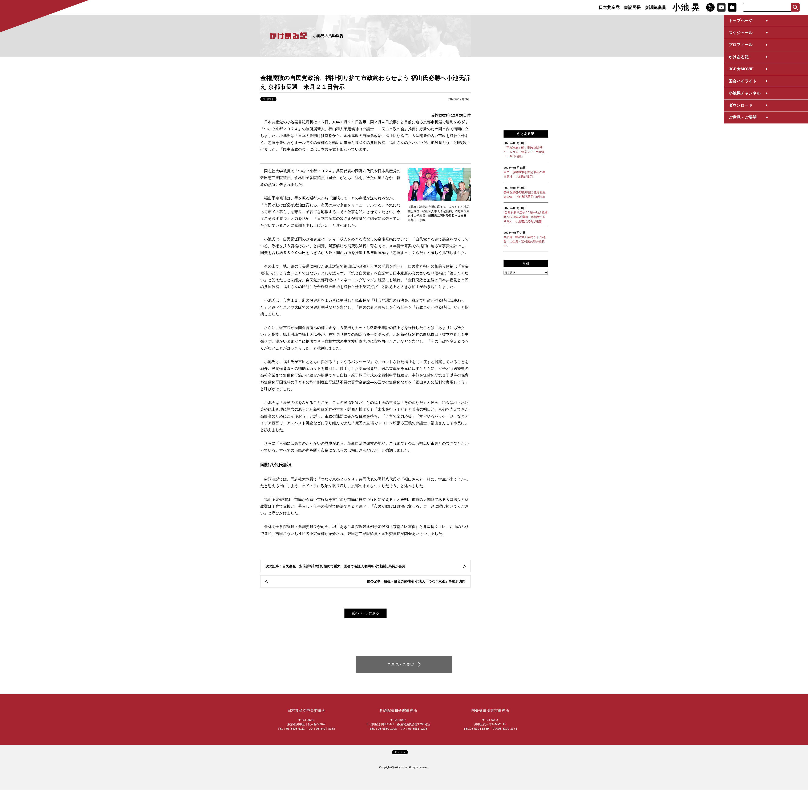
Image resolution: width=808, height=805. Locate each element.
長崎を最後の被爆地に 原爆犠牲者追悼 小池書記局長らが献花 (525, 192)
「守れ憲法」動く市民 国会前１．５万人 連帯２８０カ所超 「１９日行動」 (524, 149)
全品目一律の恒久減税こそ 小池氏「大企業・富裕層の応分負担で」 (525, 239)
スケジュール (741, 33)
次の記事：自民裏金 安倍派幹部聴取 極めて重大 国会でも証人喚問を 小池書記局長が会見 (335, 566)
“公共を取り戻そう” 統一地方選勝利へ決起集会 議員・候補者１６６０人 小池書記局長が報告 (526, 214)
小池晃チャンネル (745, 93)
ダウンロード (741, 105)
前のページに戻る (365, 613)
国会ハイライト (743, 81)
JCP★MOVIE (741, 69)
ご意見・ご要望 (743, 117)
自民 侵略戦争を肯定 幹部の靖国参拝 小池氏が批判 (525, 172)
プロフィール (741, 44)
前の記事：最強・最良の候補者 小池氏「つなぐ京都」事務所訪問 (416, 581)
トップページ (741, 20)
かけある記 (739, 57)
